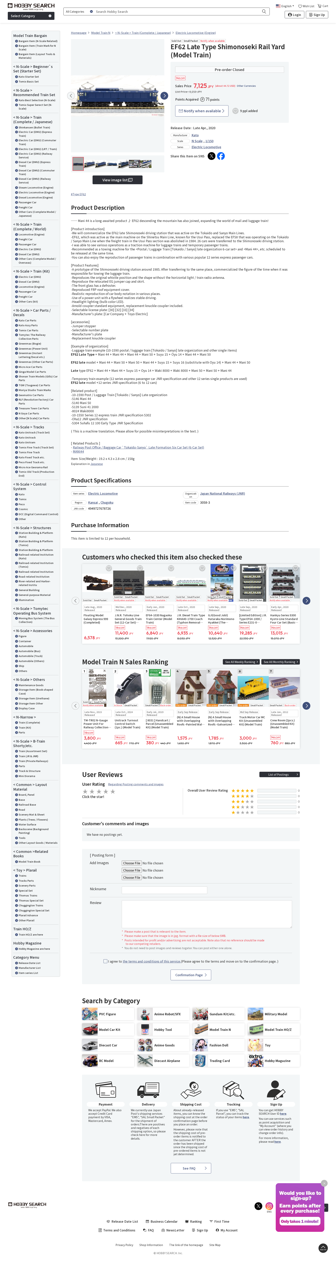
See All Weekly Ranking (240, 662)
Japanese (96, 464)
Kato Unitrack (27, 437)
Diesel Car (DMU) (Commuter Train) (37, 172)
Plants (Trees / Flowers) (33, 819)
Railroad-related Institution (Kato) (36, 556)
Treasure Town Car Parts (34, 408)
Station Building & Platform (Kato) (36, 534)
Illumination (26, 600)
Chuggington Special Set (34, 910)
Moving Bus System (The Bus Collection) (37, 620)
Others (23, 671)
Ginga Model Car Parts (32, 372)
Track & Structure (29, 771)
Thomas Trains (28, 895)
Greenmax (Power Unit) (33, 348)
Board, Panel (26, 794)
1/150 (209, 141)
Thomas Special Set (31, 900)
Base (22, 799)
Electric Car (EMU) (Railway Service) (35, 155)
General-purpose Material (35, 595)
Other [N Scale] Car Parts (34, 418)
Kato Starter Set (29, 76)
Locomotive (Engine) (32, 234)
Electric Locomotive (206, 147)
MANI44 (78, 451)
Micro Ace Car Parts (30, 367)
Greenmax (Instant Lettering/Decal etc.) (32, 355)
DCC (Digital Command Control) (38, 514)
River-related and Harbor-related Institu (35, 583)
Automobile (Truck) (31, 656)
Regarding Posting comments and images (136, 784)
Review (95, 902)
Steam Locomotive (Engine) (36, 187)
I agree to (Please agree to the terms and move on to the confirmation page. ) (193, 961)
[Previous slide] (71, 96)
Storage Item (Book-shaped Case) (36, 691)
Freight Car (25, 207)
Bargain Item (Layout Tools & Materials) (37, 56)
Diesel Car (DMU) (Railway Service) (35, 180)
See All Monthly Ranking (279, 662)
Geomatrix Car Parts (31, 395)
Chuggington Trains (31, 905)
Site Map (214, 1245)
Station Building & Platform (36, 550)
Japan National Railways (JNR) (222, 493)
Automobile (26, 646)
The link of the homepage (186, 1245)
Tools (22, 838)
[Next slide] (164, 96)
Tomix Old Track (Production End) (36, 473)
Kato (21, 494)
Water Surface (27, 824)
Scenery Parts (27, 885)
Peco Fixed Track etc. (32, 462)
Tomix (22, 499)
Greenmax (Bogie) (30, 343)
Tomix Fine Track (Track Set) (36, 447)
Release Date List (29, 963)
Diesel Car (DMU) (29, 254)
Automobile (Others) (31, 661)
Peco (22, 504)
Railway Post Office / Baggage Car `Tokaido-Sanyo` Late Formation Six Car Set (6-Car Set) (138, 447)
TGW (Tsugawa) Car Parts (34, 385)
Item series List (28, 973)
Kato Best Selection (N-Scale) (37, 100)
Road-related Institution (34, 576)
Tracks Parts (26, 880)
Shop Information (151, 1245)
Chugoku (107, 502)
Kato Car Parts (27, 320)
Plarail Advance (28, 915)
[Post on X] (211, 156)
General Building (29, 590)
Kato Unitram (27, 442)
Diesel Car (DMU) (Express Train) (35, 164)
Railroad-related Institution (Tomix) (36, 565)
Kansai (93, 502)
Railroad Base (27, 804)
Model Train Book (29, 861)
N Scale (197, 141)
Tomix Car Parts (28, 330)
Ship (21, 666)
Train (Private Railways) (33, 761)
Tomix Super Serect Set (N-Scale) (35, 106)
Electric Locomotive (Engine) (37, 192)
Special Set (26, 890)
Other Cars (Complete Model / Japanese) (37, 213)
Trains (22, 875)
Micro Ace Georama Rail (33, 467)
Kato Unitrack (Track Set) (34, 432)
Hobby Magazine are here (34, 949)
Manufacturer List (30, 968)
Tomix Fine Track (29, 452)
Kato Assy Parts (28, 325)
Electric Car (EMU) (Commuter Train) (37, 142)
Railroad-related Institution (36, 572)
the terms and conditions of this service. (152, 961)
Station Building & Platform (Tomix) (36, 543)
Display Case (27, 708)
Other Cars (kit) (28, 301)
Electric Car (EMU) (30, 249)
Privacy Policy (124, 1245)
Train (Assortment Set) (33, 751)
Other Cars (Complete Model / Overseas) (37, 260)
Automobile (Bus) (29, 651)
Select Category (23, 15)
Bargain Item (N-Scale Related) (38, 41)
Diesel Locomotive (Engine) (36, 197)
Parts (22, 732)
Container (25, 641)
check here (138, 1135)
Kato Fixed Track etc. (32, 457)
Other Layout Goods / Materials (38, 842)
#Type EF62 (78, 194)
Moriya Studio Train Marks (35, 390)
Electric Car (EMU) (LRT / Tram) (38, 149)
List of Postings (278, 774)
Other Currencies (246, 85)
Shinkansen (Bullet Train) (34, 127)
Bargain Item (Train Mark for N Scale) (37, 47)
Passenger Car (27, 202)
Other (22, 519)
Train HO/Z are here (31, 934)
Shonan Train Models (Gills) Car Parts (38, 378)
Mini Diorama (27, 776)
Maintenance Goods (31, 685)
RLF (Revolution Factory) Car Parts (36, 401)
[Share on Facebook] (221, 156)
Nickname (98, 888)
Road (22, 809)
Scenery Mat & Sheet (32, 814)
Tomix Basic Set (29, 81)
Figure (22, 636)
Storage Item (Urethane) (34, 698)
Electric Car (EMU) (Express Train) (35, 134)
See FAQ (189, 1168)
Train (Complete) (29, 722)
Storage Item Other (31, 703)
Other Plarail (26, 920)
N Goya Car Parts (29, 413)
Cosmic (23, 509)
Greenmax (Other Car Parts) (36, 362)
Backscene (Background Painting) (34, 831)
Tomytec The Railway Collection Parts (32, 336)
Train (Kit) (25, 727)
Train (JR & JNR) (28, 756)
